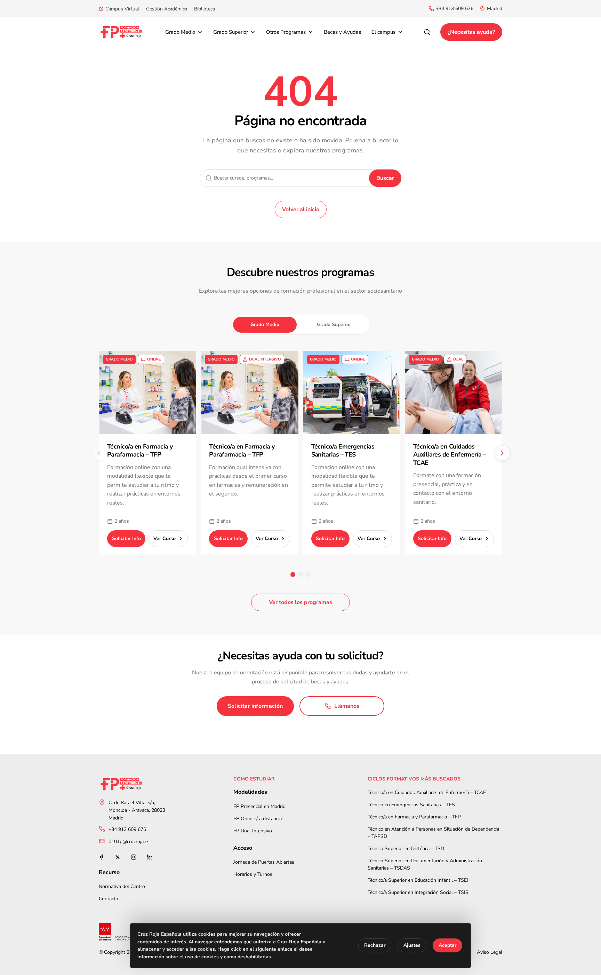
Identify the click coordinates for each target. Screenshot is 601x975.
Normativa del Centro (122, 886)
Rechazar (374, 945)
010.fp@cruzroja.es (129, 841)
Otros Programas (286, 32)
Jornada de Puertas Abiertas (263, 862)
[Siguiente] (502, 453)
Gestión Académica (166, 9)
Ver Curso (164, 538)
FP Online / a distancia (257, 818)
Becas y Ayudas (342, 32)
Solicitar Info (126, 538)
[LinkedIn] (149, 857)
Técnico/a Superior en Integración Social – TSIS (418, 892)
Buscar (385, 178)
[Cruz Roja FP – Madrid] (121, 32)
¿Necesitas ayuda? (471, 32)
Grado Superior (230, 32)
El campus (383, 32)
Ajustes (411, 945)
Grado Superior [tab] (334, 324)
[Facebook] (101, 857)
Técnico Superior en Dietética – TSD (406, 848)
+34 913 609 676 (454, 8)
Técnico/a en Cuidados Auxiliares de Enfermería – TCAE (427, 792)
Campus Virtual (122, 9)
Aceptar (447, 945)
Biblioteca (204, 9)
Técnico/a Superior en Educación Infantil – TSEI (418, 880)
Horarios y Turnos (252, 874)
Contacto (108, 898)
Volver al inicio (300, 209)
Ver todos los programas (300, 602)
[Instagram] (133, 857)
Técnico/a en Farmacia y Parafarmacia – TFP (414, 817)
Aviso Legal (489, 952)
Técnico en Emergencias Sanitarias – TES (411, 804)
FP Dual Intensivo (252, 830)
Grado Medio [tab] (264, 324)
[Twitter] (117, 857)
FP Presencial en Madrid (259, 806)
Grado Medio (180, 32)
